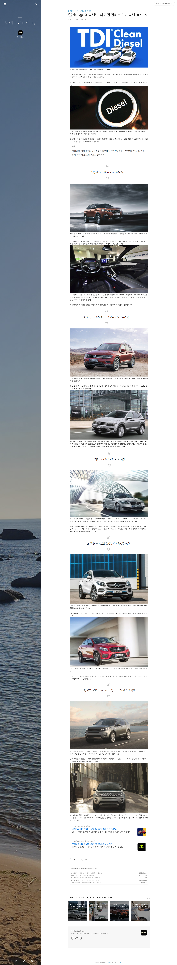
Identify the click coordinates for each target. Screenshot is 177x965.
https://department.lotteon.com (82, 841)
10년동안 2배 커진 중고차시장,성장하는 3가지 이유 (84, 880)
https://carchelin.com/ (79, 826)
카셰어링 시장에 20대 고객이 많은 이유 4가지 (82, 875)
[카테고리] (5, 4)
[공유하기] (76, 859)
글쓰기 (8, 961)
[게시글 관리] (79, 859)
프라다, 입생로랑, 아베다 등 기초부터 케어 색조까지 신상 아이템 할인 (97, 847)
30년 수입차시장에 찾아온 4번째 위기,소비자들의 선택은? (85, 873)
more (148, 898)
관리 (32, 961)
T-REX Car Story (75, 869)
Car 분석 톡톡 (84, 869)
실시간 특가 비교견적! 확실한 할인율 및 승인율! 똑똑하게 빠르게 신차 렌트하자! (101, 832)
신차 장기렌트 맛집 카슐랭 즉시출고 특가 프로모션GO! (94, 829)
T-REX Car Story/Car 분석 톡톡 (80, 11)
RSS (24, 961)
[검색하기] (36, 4)
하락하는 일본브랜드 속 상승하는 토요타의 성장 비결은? (85, 882)
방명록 (16, 961)
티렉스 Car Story (20, 22)
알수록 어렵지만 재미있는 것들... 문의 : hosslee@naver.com (89, 934)
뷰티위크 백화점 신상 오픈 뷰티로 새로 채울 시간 (92, 844)
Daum (108, 962)
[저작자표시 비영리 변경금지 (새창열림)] (93, 859)
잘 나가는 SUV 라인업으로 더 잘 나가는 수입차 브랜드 (84, 878)
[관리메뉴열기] (173, 3)
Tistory (120, 962)
